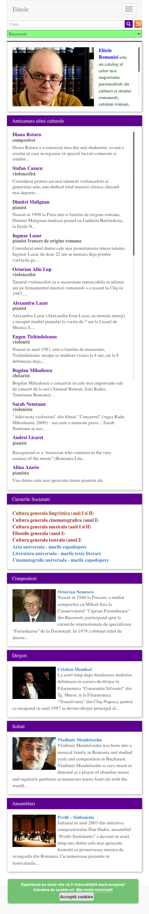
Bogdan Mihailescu (32, 370)
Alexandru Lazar (30, 302)
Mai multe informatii (94, 889)
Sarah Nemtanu (29, 403)
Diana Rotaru (26, 134)
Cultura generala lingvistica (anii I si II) (53, 513)
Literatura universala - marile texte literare (56, 553)
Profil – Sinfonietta (76, 817)
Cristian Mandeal (75, 669)
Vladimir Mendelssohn (80, 739)
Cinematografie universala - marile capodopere (60, 560)
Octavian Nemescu (76, 591)
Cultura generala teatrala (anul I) (47, 539)
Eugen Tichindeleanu (34, 336)
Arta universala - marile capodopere (49, 546)
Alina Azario (25, 467)
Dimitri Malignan (31, 201)
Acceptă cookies (76, 897)
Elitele (20, 9)
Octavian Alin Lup (32, 269)
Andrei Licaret (27, 437)
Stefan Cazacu (27, 168)
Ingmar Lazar (27, 235)
